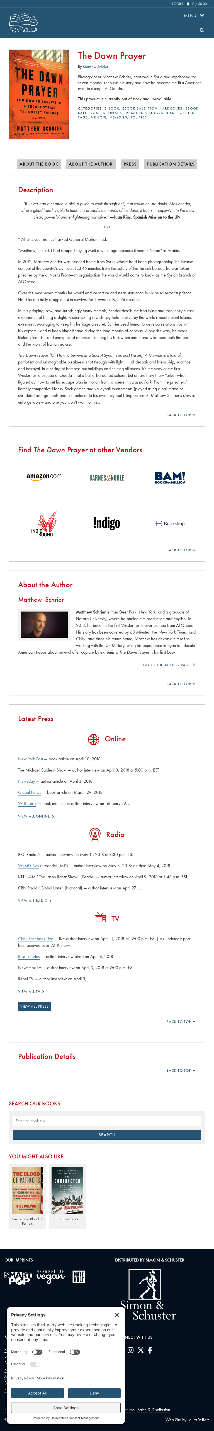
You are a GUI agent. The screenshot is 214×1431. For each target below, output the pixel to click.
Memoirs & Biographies (149, 113)
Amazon (44, 477)
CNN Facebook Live (35, 939)
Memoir (98, 117)
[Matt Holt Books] (78, 1277)
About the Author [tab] (91, 164)
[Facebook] (150, 1351)
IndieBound (44, 523)
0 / (199, 3)
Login (177, 3)
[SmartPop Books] (18, 1278)
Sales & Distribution (153, 1410)
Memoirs (118, 117)
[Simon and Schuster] (145, 1318)
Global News (29, 792)
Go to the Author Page (167, 665)
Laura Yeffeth (199, 1420)
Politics (185, 113)
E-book (111, 108)
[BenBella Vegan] (51, 1277)
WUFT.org (27, 803)
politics (138, 117)
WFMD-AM (28, 866)
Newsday (26, 781)
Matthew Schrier (95, 66)
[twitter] (140, 1351)
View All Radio (33, 900)
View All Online (34, 816)
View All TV (30, 991)
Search (107, 1135)
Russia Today (29, 956)
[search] (202, 30)
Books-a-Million (170, 477)
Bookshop (170, 523)
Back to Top (179, 415)
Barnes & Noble (107, 477)
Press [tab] (130, 164)
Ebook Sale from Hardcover (152, 108)
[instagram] (130, 1351)
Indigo (107, 523)
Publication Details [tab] (170, 164)
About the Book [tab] (39, 164)
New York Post (30, 759)
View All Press (34, 1006)
